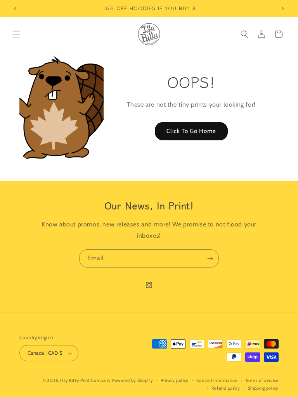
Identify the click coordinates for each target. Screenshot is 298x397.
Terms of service (262, 380)
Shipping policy (263, 388)
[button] (16, 34)
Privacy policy (175, 380)
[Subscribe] (209, 258)
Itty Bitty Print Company (85, 380)
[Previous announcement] (15, 8)
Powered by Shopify (132, 380)
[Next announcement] (282, 8)
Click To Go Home (191, 131)
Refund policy (225, 388)
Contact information (216, 380)
